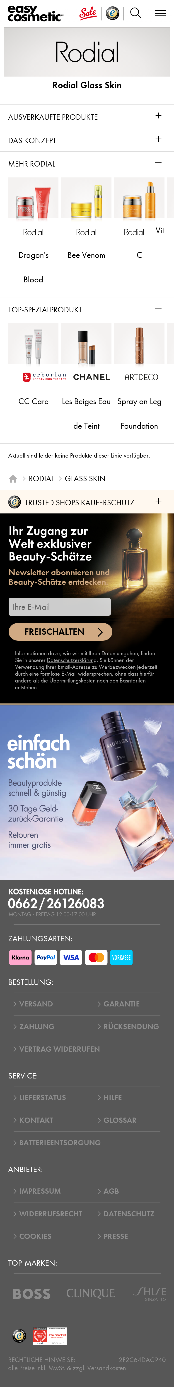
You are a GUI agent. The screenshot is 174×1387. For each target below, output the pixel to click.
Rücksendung (131, 1026)
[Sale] (88, 13)
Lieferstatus (42, 1097)
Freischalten (54, 631)
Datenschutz (129, 1214)
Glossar (120, 1120)
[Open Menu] (37, 13)
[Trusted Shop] (113, 13)
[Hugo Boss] (31, 1293)
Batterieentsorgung (60, 1143)
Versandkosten (106, 1368)
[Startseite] (13, 479)
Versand (36, 1004)
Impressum (40, 1191)
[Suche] (135, 13)
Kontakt (36, 1120)
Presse (116, 1236)
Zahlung (37, 1026)
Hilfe (113, 1097)
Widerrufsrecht (50, 1214)
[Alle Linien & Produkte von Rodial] (87, 52)
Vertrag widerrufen (59, 1049)
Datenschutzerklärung (72, 660)
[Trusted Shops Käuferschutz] (19, 1336)
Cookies (35, 1236)
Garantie (122, 1004)
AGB (111, 1191)
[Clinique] (91, 1294)
